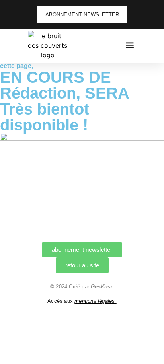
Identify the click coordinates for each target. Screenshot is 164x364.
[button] (129, 44)
